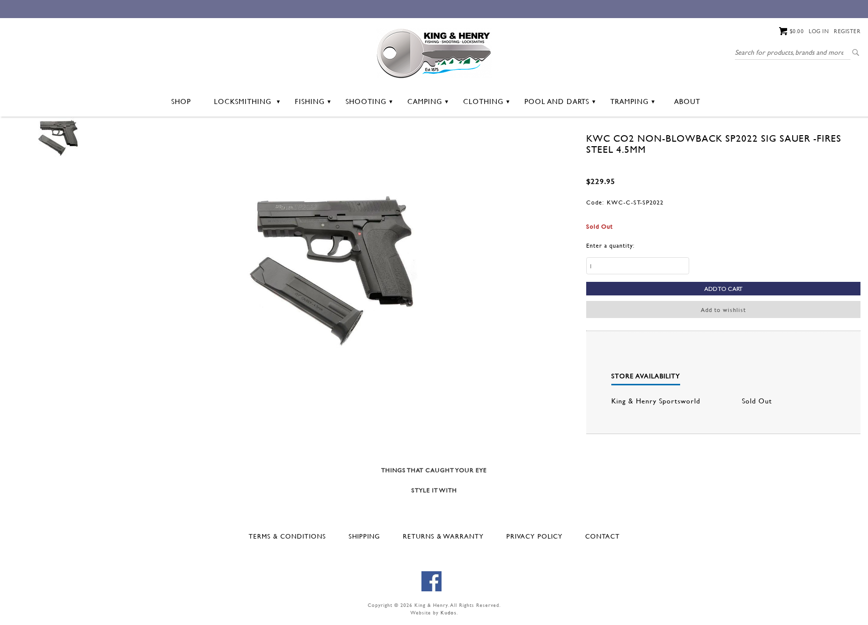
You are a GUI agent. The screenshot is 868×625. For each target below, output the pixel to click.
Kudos (449, 612)
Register (847, 31)
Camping (424, 101)
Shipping (364, 536)
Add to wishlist (723, 309)
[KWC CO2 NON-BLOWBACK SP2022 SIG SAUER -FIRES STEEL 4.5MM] (58, 137)
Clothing (483, 101)
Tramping (629, 101)
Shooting (366, 101)
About (687, 101)
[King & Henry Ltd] (434, 52)
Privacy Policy (534, 536)
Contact (602, 536)
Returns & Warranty (443, 536)
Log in (819, 31)
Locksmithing (244, 101)
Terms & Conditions (287, 536)
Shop (181, 101)
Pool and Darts (556, 101)
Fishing (309, 101)
